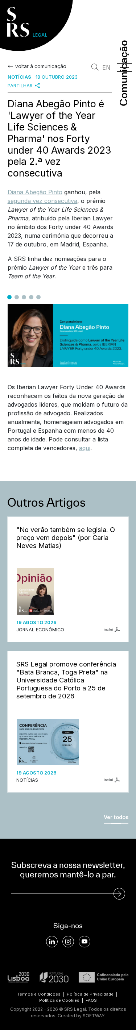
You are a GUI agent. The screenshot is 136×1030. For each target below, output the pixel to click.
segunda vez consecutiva (42, 200)
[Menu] (124, 68)
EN (106, 67)
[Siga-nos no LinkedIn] (52, 941)
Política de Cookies (59, 1000)
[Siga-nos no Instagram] (68, 941)
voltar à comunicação (40, 66)
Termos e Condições (39, 994)
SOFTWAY (93, 1015)
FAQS (91, 1000)
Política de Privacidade (90, 994)
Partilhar (20, 85)
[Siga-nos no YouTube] (84, 941)
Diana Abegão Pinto (35, 192)
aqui (84, 448)
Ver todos (116, 817)
